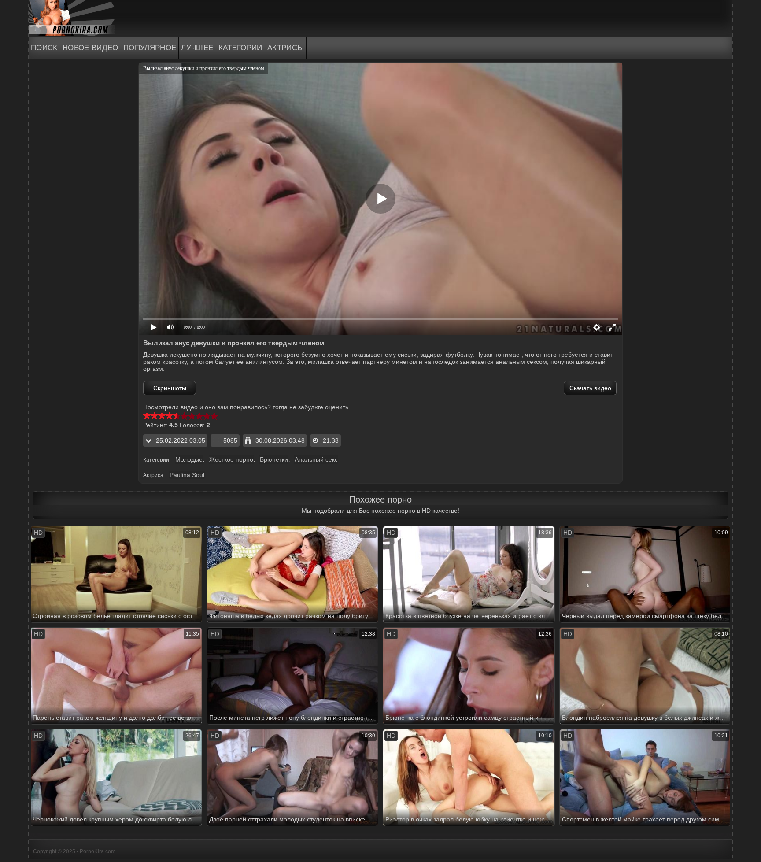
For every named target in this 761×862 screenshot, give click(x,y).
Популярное (150, 48)
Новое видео (90, 48)
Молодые (189, 459)
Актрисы (285, 48)
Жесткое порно (231, 459)
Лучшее (197, 48)
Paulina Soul (187, 474)
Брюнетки (274, 459)
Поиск (44, 48)
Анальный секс (316, 459)
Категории (240, 48)
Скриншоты (169, 388)
